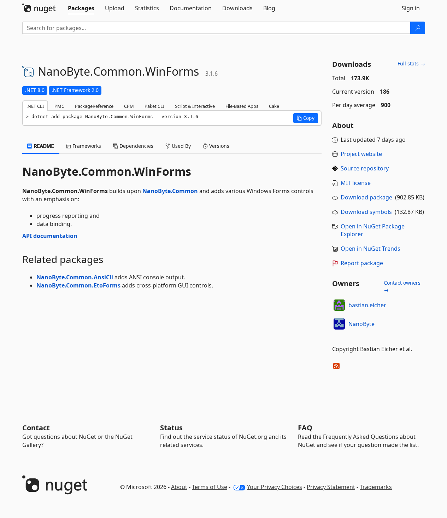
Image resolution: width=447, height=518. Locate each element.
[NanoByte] (339, 324)
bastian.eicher (367, 305)
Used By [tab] (180, 145)
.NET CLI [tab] (35, 106)
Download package (366, 197)
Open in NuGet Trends (370, 248)
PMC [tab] (59, 106)
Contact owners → (402, 286)
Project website (361, 154)
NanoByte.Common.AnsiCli (74, 277)
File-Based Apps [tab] (241, 106)
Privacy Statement (331, 487)
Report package (362, 263)
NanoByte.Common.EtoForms (78, 285)
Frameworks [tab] (86, 145)
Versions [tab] (218, 145)
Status (171, 427)
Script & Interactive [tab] (195, 106)
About (179, 487)
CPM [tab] (129, 106)
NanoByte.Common (170, 191)
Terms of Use (209, 487)
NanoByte (361, 324)
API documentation (49, 236)
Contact (36, 427)
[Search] (417, 28)
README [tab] (43, 145)
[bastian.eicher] (339, 305)
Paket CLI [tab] (154, 106)
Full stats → (411, 63)
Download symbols (366, 212)
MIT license (356, 183)
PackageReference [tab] (94, 106)
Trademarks (376, 487)
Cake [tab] (274, 106)
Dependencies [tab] (135, 145)
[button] (305, 118)
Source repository (365, 168)
